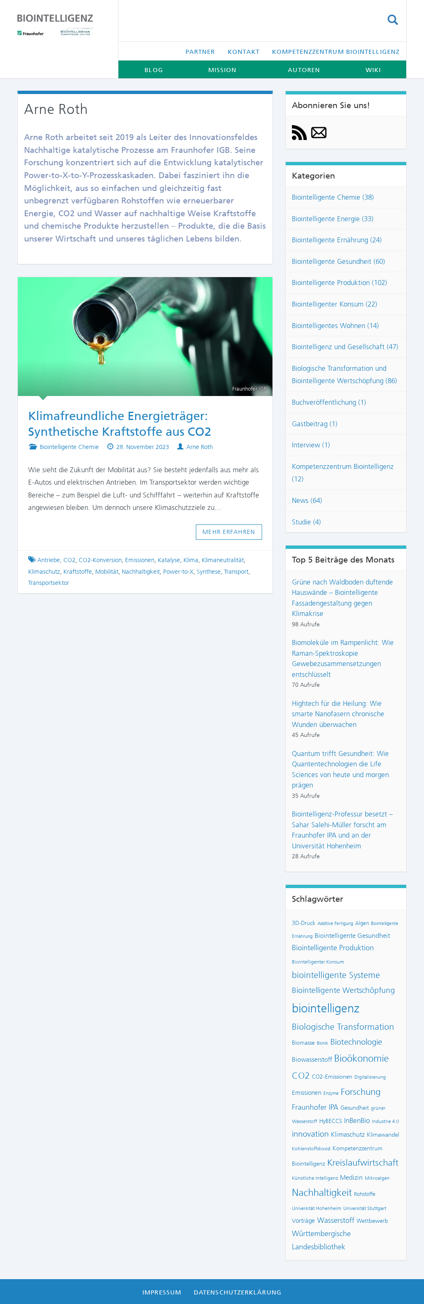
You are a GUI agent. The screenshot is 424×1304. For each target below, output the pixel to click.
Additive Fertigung (335, 923)
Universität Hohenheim (316, 1208)
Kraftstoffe (77, 571)
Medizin (351, 1177)
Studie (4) (306, 522)
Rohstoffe (365, 1194)
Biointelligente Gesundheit (352, 935)
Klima (190, 560)
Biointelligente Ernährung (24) (337, 240)
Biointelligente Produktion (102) (339, 282)
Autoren (304, 70)
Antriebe (48, 560)
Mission (222, 70)
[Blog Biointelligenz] (61, 24)
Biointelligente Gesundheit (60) (338, 261)
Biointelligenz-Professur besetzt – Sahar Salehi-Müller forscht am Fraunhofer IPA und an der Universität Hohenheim (342, 830)
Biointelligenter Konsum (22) (334, 304)
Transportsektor (48, 583)
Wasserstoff (335, 1220)
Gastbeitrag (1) (314, 424)
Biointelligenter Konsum (318, 962)
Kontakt (244, 52)
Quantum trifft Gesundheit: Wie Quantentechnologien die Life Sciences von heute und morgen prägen (340, 769)
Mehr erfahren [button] (228, 532)
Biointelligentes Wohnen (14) (335, 325)
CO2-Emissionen (332, 1076)
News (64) (307, 500)
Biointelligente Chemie (69, 447)
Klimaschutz (44, 571)
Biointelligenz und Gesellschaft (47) (345, 347)
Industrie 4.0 (385, 1121)
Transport (236, 571)
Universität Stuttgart (364, 1208)
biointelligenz (325, 1008)
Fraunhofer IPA (315, 1107)
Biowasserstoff (312, 1059)
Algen (362, 923)
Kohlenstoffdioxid (311, 1149)
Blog (154, 70)
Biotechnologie (356, 1042)
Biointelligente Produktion (333, 948)
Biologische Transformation (343, 1027)
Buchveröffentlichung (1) (329, 402)
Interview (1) (311, 445)
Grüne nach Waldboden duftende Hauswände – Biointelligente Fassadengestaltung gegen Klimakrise (342, 598)
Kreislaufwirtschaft (362, 1162)
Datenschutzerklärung (238, 1292)
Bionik (322, 1043)
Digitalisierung (370, 1077)
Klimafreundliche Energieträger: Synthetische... (137, 289)
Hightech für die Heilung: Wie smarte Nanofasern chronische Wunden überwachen (338, 714)
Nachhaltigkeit (141, 571)
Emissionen (139, 560)
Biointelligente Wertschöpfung (343, 990)
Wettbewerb (372, 1220)
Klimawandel (383, 1134)
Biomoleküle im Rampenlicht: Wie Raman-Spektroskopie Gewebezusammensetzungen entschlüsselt (343, 658)
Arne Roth (199, 447)
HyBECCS (330, 1121)
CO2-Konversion (100, 560)
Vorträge (303, 1220)
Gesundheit (354, 1107)
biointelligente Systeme (336, 975)
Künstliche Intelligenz (315, 1178)
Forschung (361, 1091)
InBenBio (357, 1120)
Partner (200, 52)
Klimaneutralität (223, 560)
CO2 (69, 560)
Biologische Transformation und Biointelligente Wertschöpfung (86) (344, 374)
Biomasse (303, 1042)
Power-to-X (178, 571)
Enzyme (331, 1093)
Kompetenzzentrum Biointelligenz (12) (343, 472)
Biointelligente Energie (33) (332, 219)
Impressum (161, 1292)
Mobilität (106, 571)
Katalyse (169, 560)
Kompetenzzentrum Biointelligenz (336, 52)
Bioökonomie (361, 1058)
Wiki (373, 70)
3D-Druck (304, 923)
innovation (310, 1134)
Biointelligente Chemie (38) (333, 197)
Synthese (209, 571)
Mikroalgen (377, 1178)
